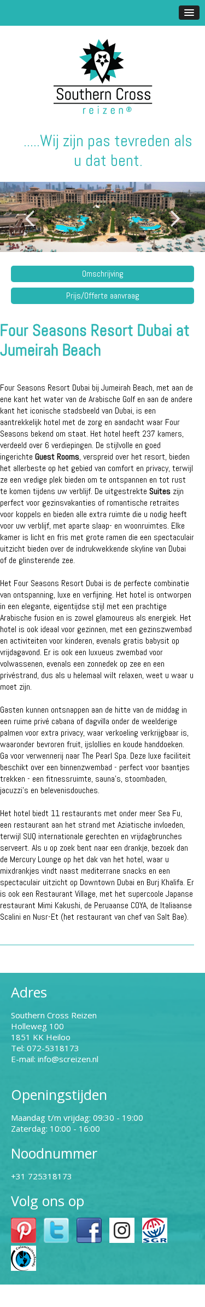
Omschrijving (103, 273)
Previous (30, 218)
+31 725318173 (41, 1176)
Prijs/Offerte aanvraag (102, 295)
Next (175, 218)
